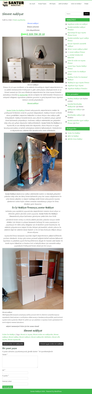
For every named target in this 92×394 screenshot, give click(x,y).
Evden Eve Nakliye (8, 334)
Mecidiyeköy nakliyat (75, 115)
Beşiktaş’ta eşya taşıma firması (78, 83)
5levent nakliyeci (24, 337)
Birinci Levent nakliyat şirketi (78, 49)
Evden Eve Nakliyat (76, 4)
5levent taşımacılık (14, 340)
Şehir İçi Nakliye (73, 136)
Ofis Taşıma (52, 4)
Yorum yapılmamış (19, 20)
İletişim (86, 4)
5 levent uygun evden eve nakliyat (51, 344)
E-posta (5, 376)
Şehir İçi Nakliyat (63, 4)
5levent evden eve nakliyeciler (43, 334)
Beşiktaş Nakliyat (74, 99)
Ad (3, 370)
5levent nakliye (14, 337)
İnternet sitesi (7, 381)
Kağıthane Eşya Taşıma (75, 86)
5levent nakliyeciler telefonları (41, 337)
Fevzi (77, 123)
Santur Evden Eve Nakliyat (16, 110)
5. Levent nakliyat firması (76, 52)
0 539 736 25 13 (36, 34)
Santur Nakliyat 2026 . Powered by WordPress (46, 391)
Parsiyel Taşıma (42, 4)
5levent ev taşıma (26, 334)
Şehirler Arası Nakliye (75, 139)
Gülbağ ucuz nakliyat (75, 110)
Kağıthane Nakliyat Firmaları (77, 89)
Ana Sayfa (32, 4)
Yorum (4, 355)
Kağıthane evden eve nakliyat (78, 24)
